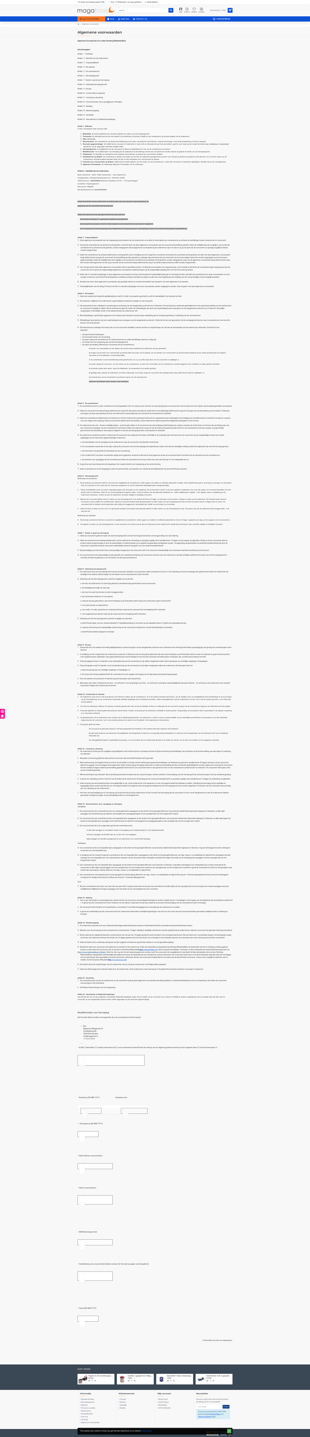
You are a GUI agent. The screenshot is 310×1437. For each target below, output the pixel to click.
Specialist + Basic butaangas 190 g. (179, 1376)
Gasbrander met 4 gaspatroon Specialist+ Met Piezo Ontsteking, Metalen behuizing (219, 1376)
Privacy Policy (215, 1414)
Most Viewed (84, 1369)
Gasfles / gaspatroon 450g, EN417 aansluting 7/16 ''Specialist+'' (140, 1376)
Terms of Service (204, 1417)
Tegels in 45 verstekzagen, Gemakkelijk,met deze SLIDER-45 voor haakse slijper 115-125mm (100, 1376)
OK (229, 1431)
